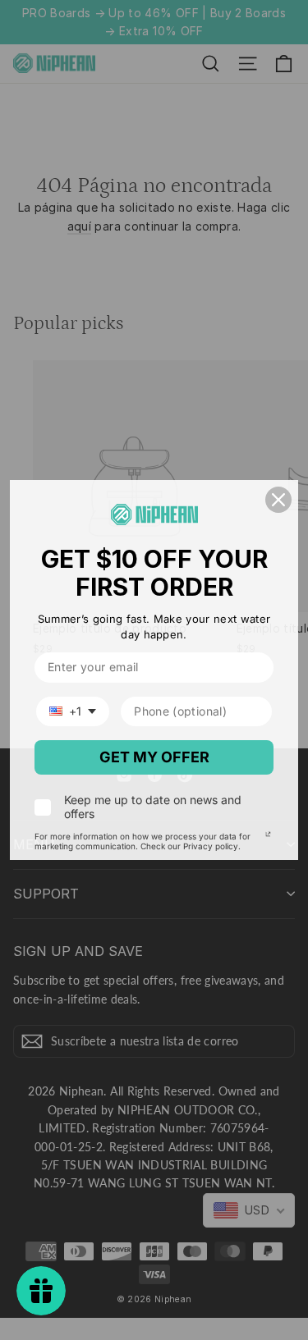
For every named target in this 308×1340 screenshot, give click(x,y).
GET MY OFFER (154, 757)
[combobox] (72, 712)
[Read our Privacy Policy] (268, 838)
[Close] (278, 499)
